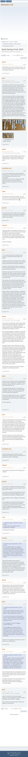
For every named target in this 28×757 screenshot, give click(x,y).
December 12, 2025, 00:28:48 (7, 227)
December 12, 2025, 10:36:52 (7, 416)
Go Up (2, 708)
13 (19, 55)
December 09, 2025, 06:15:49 (7, 151)
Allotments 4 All (7, 5)
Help (8, 752)
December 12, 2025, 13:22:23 (7, 467)
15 (22, 55)
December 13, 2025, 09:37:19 (7, 519)
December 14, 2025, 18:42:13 (7, 604)
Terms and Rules (13, 752)
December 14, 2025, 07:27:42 (7, 582)
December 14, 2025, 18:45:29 (7, 651)
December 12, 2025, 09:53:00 (7, 378)
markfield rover (6, 168)
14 (21, 55)
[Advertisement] (14, 23)
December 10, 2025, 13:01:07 (7, 170)
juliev (3, 191)
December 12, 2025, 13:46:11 (7, 483)
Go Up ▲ (19, 752)
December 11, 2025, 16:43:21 (7, 210)
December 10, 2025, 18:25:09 (7, 193)
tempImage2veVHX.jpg (9, 139)
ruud (3, 517)
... (12, 55)
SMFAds (11, 755)
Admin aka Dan (17, 44)
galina (4, 62)
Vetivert (4, 225)
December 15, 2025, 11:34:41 (7, 691)
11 (15, 55)
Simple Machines (17, 753)
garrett (4, 208)
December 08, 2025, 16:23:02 (8, 80)
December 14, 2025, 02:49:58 (7, 540)
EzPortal (16, 714)
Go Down (3, 55)
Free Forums (16, 755)
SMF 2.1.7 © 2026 (10, 753)
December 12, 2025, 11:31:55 (7, 451)
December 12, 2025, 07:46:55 (7, 252)
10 (14, 55)
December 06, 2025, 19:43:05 (7, 64)
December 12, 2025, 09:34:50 (7, 318)
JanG (3, 78)
